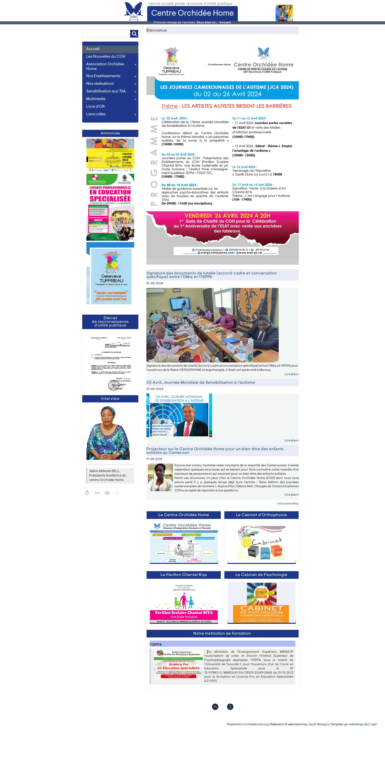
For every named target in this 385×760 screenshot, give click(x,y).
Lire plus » (292, 374)
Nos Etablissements (103, 76)
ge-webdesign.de (356, 724)
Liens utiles (95, 114)
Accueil (92, 49)
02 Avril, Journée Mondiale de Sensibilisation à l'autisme (200, 383)
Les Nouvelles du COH (105, 57)
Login (373, 724)
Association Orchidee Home (105, 66)
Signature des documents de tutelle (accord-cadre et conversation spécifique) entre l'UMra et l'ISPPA (211, 275)
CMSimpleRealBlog (288, 503)
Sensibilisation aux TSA (106, 91)
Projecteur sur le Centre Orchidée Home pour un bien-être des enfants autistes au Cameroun (215, 451)
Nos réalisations (100, 84)
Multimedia (95, 99)
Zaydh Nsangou (319, 724)
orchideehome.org (255, 724)
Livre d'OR (95, 107)
